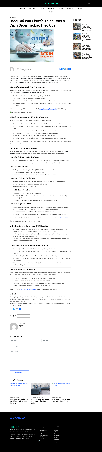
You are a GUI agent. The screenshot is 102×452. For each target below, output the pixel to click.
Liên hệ (42, 438)
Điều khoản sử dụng (44, 436)
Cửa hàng (32, 8)
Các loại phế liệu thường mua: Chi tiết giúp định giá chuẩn (87, 29)
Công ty (22, 8)
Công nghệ (51, 8)
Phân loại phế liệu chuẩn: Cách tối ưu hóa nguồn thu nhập (87, 48)
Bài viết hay (13, 17)
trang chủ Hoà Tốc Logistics (28, 289)
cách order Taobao (65, 218)
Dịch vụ (41, 8)
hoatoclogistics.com (24, 316)
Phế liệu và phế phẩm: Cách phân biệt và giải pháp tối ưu (86, 38)
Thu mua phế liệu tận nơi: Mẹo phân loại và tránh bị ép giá (87, 57)
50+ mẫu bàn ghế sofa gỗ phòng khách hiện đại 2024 (19, 401)
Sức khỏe (80, 8)
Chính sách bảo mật (44, 432)
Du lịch (61, 8)
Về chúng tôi (43, 430)
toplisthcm (51, 4)
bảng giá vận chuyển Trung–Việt (48, 109)
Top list (17, 397)
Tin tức (51, 12)
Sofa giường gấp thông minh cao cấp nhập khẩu (40, 401)
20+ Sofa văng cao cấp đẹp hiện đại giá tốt (61, 400)
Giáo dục (70, 8)
